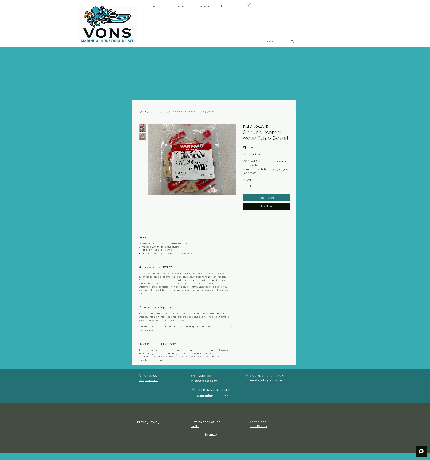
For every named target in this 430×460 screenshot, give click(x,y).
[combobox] (281, 41)
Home (142, 112)
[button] (203, 6)
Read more (249, 173)
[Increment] (255, 186)
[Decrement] (245, 186)
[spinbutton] (250, 186)
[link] (250, 5)
